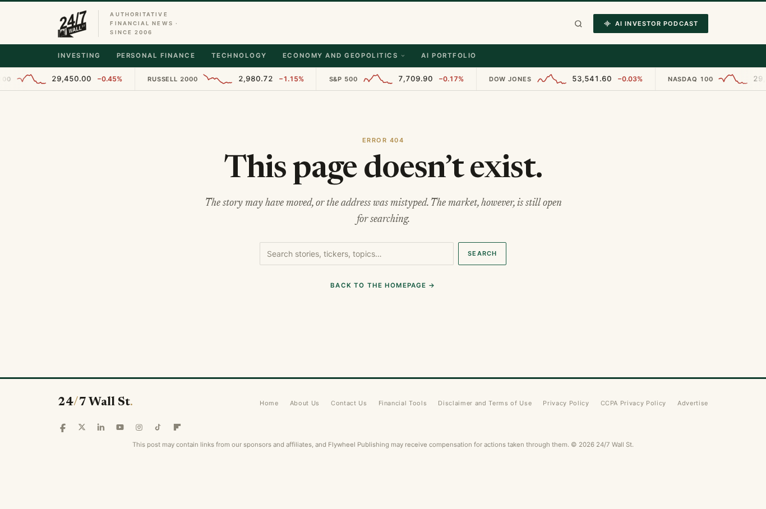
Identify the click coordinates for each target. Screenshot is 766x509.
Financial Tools (403, 403)
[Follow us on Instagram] (139, 427)
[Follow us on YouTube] (120, 427)
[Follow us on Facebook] (63, 427)
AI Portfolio (448, 55)
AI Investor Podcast (656, 23)
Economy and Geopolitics (340, 55)
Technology (239, 55)
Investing (79, 55)
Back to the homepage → (382, 285)
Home (269, 403)
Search (482, 253)
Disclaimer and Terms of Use (485, 403)
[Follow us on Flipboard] (177, 427)
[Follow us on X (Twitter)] (82, 427)
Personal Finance (156, 55)
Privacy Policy (566, 403)
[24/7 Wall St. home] (72, 24)
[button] (578, 24)
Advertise (692, 403)
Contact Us (349, 403)
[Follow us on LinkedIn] (101, 427)
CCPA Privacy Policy (634, 403)
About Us (305, 403)
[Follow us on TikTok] (158, 427)
